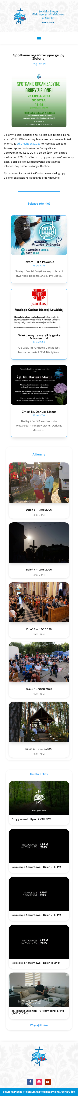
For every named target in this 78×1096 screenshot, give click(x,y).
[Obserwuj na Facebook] (30, 1082)
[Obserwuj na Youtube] (48, 1082)
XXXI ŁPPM (39, 514)
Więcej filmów (39, 1025)
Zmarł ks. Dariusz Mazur (39, 412)
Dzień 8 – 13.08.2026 (39, 509)
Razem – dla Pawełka (39, 262)
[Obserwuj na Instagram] (39, 1082)
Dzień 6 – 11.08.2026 (39, 629)
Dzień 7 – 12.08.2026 (39, 569)
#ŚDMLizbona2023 (29, 143)
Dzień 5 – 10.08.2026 (39, 689)
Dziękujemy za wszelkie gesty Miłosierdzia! (39, 336)
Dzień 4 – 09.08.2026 (38, 749)
